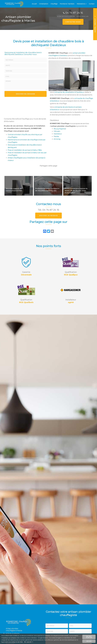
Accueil (34, 4)
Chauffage (54, 4)
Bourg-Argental (60, 129)
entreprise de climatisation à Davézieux (69, 92)
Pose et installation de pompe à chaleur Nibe (25, 150)
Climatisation (43, 4)
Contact (91, 4)
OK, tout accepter (89, 637)
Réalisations (81, 4)
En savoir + (18, 186)
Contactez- (73, 22)
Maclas (56, 136)
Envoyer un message (48, 215)
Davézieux (58, 134)
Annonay (57, 139)
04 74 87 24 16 (74, 12)
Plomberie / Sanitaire (67, 4)
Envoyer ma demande (25, 94)
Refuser (89, 641)
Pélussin (57, 131)
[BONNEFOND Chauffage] (12, 4)
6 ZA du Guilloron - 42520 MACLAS (72, 16)
